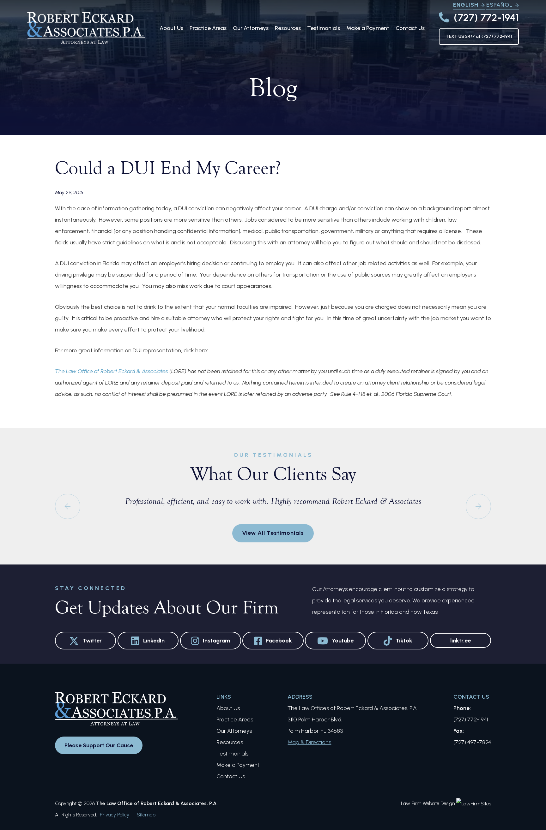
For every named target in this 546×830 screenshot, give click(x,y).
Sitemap (146, 815)
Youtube (343, 640)
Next (478, 506)
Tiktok (404, 640)
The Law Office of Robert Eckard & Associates (111, 371)
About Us (171, 28)
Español (499, 4)
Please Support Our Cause (98, 745)
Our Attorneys (251, 28)
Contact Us (410, 28)
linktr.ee (460, 640)
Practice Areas (208, 28)
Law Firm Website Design (428, 803)
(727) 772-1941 (486, 18)
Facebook (279, 640)
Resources (288, 28)
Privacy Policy (114, 815)
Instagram (216, 640)
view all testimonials (273, 532)
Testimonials (323, 28)
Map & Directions (309, 742)
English (465, 4)
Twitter (92, 640)
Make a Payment (367, 28)
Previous (67, 506)
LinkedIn (154, 640)
